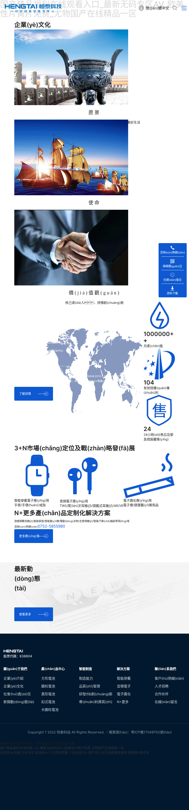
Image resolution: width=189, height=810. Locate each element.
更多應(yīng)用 (29, 536)
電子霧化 (124, 694)
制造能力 (86, 678)
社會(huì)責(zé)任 (17, 694)
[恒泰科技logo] (32, 8)
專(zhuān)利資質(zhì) (95, 702)
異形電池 (48, 694)
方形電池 (48, 678)
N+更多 (123, 702)
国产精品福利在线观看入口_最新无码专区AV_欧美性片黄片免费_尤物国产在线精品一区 (62, 748)
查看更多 (25, 614)
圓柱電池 (48, 686)
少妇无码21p (78, 752)
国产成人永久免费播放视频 (107, 752)
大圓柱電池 (50, 709)
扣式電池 (48, 702)
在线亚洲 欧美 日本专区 (17, 752)
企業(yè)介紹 (13, 678)
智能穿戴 (124, 678)
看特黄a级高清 (138, 752)
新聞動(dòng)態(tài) (18, 702)
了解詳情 (25, 393)
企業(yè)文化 (13, 686)
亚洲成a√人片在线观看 (51, 752)
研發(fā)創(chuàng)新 (95, 694)
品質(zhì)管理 (89, 686)
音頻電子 (124, 686)
